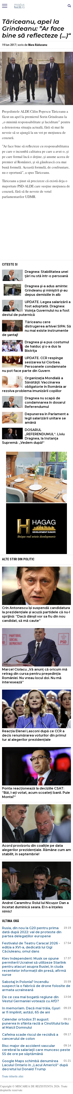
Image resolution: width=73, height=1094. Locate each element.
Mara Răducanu (37, 44)
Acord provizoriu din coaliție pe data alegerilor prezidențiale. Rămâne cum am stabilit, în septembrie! (36, 850)
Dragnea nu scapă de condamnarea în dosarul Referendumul (45, 402)
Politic (28, 559)
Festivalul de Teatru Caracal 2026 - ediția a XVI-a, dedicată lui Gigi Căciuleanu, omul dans (31, 947)
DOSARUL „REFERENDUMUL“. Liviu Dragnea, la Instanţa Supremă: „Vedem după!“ (33, 436)
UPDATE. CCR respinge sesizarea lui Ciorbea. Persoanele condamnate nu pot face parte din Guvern (34, 364)
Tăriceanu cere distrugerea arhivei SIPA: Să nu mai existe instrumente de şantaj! (36, 328)
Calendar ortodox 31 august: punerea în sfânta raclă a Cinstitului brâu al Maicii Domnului (35, 1023)
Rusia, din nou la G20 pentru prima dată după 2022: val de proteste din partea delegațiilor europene (31, 932)
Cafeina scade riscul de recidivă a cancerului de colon (30, 1037)
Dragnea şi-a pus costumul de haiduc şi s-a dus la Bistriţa (47, 346)
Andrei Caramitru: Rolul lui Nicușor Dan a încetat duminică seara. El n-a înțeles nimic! (35, 907)
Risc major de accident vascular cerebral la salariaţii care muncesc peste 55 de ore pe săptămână (36, 1050)
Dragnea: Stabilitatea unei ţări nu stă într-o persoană (46, 274)
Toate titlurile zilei (12, 1076)
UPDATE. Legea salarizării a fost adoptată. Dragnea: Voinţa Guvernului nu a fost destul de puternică (36, 308)
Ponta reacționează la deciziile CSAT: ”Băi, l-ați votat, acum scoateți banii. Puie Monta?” (36, 792)
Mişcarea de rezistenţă (36, 6)
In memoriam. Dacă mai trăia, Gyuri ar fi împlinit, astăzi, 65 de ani (31, 1010)
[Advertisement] (36, 230)
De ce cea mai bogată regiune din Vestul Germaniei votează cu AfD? (30, 999)
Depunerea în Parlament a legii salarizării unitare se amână (47, 418)
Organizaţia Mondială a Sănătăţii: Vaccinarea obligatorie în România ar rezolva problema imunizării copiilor (34, 384)
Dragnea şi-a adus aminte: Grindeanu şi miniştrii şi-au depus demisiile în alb (46, 290)
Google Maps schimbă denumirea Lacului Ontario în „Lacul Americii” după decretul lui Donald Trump (35, 1065)
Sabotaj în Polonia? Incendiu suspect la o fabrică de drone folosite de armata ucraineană (36, 986)
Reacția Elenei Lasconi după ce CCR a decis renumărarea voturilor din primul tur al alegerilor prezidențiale (34, 735)
